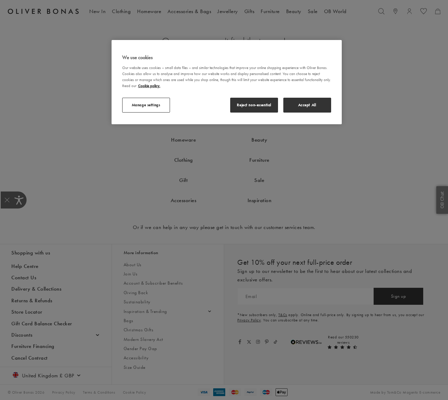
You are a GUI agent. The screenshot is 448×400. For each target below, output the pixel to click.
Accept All (307, 104)
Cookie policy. (149, 85)
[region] (227, 82)
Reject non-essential (254, 104)
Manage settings (146, 104)
